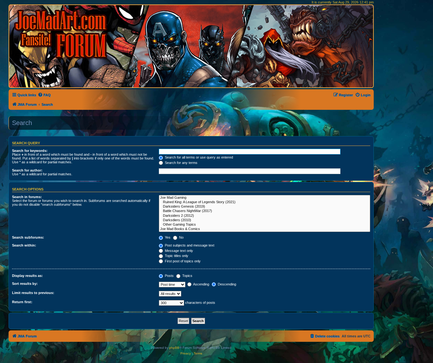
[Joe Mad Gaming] (264, 198)
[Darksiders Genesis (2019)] (264, 206)
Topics (186, 276)
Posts (169, 276)
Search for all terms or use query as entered (198, 157)
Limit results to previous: (33, 293)
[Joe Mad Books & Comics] (264, 229)
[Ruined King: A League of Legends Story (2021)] (264, 202)
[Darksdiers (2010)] (264, 220)
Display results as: (27, 276)
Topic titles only (176, 256)
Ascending (200, 284)
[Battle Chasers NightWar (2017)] (264, 211)
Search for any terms (180, 163)
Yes (167, 237)
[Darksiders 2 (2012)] (264, 216)
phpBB (174, 347)
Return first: (22, 302)
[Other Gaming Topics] (264, 224)
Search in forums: (27, 197)
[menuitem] (44, 95)
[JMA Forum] (62, 34)
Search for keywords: (30, 151)
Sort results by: (25, 283)
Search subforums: (28, 237)
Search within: (24, 245)
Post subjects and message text (189, 245)
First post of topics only (182, 261)
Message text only (178, 251)
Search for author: (27, 170)
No (181, 237)
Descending (226, 284)
